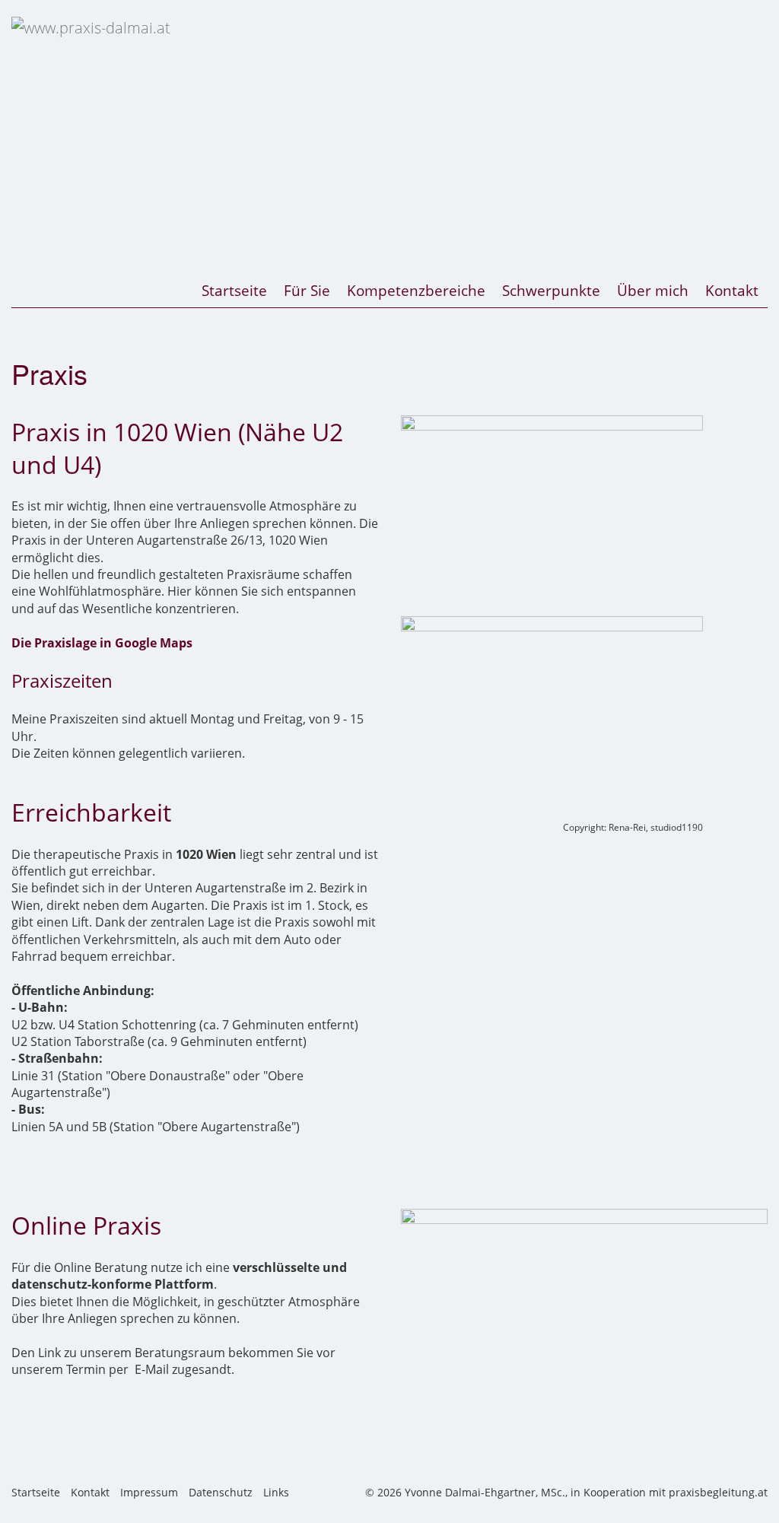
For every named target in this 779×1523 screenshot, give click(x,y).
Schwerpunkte (551, 290)
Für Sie (307, 290)
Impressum (149, 1492)
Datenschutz (221, 1492)
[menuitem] (235, 290)
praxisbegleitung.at (718, 1492)
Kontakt (731, 290)
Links (276, 1492)
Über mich (652, 290)
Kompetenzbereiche (416, 290)
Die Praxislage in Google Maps (101, 642)
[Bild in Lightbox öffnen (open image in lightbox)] (552, 515)
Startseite (234, 290)
